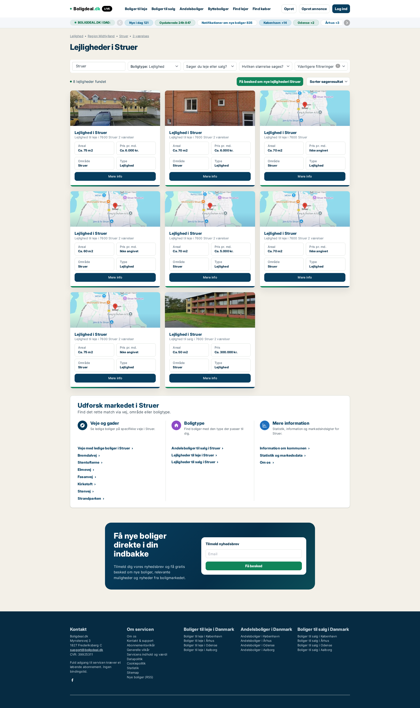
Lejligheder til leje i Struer (193, 455)
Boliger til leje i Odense (200, 645)
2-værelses (141, 36)
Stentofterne (88, 462)
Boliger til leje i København (203, 636)
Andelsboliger (192, 9)
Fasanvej (85, 477)
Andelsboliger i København (260, 636)
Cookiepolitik (136, 663)
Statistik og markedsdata (281, 455)
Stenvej (84, 491)
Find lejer (240, 9)
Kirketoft (85, 484)
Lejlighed (76, 36)
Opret (289, 9)
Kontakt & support (140, 640)
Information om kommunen (283, 448)
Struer (123, 36)
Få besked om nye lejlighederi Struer (270, 81)
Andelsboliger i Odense (258, 645)
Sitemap (133, 672)
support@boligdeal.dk (86, 650)
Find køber (262, 9)
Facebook (72, 680)
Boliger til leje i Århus (199, 640)
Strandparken (89, 498)
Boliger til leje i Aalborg (200, 650)
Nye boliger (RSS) (140, 677)
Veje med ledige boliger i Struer (104, 448)
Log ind (341, 9)
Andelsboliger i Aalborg (258, 650)
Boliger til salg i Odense (315, 645)
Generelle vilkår (138, 650)
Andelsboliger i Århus (256, 640)
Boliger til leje (136, 9)
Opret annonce (314, 9)
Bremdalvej (87, 455)
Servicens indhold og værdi (147, 654)
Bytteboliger (218, 9)
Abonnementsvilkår (141, 645)
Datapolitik (135, 659)
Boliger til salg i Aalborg (315, 650)
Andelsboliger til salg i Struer (196, 448)
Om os (265, 462)
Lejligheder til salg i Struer (193, 462)
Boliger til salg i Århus (313, 640)
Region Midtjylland (101, 36)
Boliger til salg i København (317, 636)
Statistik (133, 668)
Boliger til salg (163, 9)
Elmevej (84, 469)
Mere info (115, 176)
